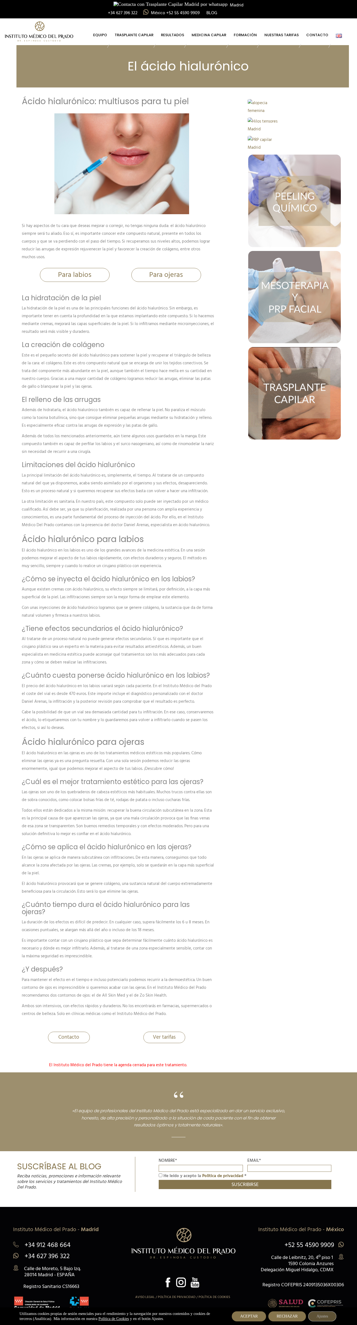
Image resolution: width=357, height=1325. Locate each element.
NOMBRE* (168, 1160)
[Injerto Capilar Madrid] (39, 30)
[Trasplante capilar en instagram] (181, 1282)
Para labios (74, 275)
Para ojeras (166, 275)
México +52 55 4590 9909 (176, 13)
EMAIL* (254, 1160)
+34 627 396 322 (46, 1256)
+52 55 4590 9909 (309, 1245)
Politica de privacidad (222, 1176)
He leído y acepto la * (204, 1176)
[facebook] (167, 1282)
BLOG (211, 13)
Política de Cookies (113, 1319)
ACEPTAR (249, 1316)
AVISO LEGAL (145, 1297)
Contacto (68, 1037)
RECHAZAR (287, 1316)
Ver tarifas (164, 1037)
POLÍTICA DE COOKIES (214, 1297)
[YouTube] (195, 1282)
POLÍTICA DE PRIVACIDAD (177, 1297)
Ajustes (322, 1316)
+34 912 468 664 (47, 1246)
